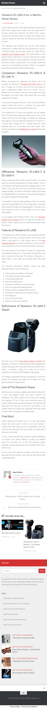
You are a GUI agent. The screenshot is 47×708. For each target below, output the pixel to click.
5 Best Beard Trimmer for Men (23, 661)
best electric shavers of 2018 (30, 361)
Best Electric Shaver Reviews (13, 8)
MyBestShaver (24, 477)
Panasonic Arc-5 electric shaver (13, 54)
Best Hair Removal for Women (14, 609)
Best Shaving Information (13, 625)
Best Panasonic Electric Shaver (23, 673)
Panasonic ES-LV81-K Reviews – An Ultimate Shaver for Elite (32, 544)
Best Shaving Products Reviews (15, 619)
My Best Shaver (8, 2)
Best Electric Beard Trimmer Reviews (17, 604)
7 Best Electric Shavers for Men (23, 638)
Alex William (8, 23)
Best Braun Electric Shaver (11, 533)
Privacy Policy (15, 707)
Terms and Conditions (29, 707)
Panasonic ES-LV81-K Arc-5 (31, 84)
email (16, 482)
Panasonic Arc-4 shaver (28, 129)
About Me (26, 482)
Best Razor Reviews (11, 614)
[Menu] (44, 3)
